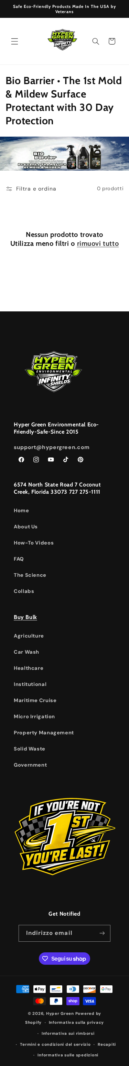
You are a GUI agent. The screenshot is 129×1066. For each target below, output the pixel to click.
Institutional (30, 684)
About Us (26, 526)
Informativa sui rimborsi (68, 1033)
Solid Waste (29, 748)
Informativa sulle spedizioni (67, 1055)
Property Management (44, 732)
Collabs (24, 591)
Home (21, 510)
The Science (30, 575)
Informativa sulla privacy (76, 1022)
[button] (14, 41)
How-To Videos (34, 542)
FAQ (19, 558)
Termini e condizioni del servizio (55, 1044)
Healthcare (28, 668)
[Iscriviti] (102, 933)
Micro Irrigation (34, 716)
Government (30, 764)
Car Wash (26, 652)
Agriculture (29, 635)
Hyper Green (60, 1013)
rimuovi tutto (98, 243)
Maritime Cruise (35, 700)
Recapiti (107, 1044)
